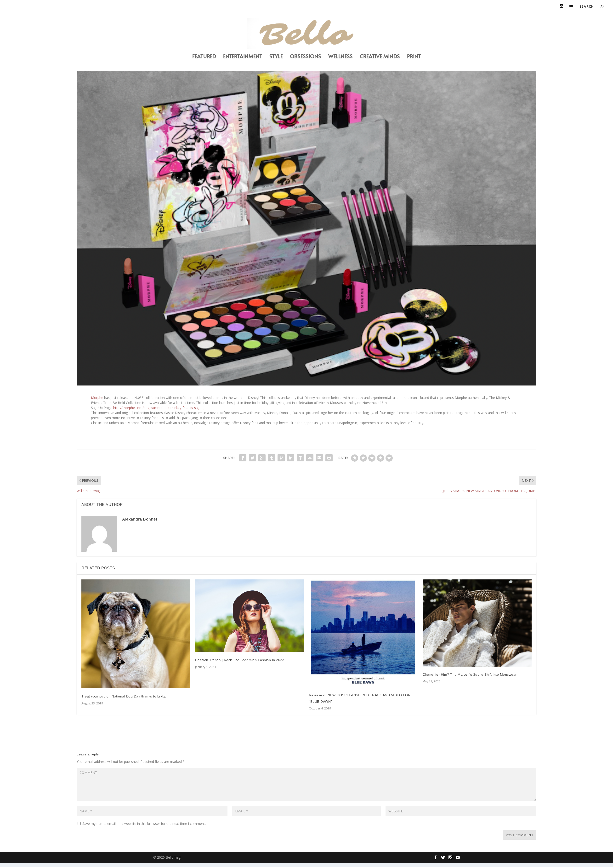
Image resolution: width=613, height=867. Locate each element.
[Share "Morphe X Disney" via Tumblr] (271, 458)
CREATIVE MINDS (380, 57)
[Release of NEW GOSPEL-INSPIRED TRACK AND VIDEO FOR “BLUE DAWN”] (363, 633)
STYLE (276, 57)
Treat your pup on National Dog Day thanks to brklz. (123, 696)
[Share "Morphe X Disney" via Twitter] (252, 458)
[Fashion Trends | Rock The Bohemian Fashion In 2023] (249, 615)
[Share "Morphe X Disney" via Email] (319, 458)
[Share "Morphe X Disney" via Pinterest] (281, 458)
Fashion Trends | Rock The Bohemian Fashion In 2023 (239, 660)
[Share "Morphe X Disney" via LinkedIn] (290, 458)
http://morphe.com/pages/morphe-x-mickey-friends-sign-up (159, 407)
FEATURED (204, 57)
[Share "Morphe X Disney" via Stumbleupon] (310, 458)
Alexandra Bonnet (139, 519)
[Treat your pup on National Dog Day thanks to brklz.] (135, 634)
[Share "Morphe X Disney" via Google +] (262, 458)
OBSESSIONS (305, 57)
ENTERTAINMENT (242, 57)
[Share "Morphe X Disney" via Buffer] (300, 458)
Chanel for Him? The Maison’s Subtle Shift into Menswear (470, 674)
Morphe (97, 397)
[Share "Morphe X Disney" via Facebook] (243, 458)
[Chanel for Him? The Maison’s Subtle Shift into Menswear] (477, 623)
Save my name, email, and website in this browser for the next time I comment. (144, 823)
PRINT (414, 57)
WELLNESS (340, 57)
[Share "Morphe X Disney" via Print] (329, 458)
